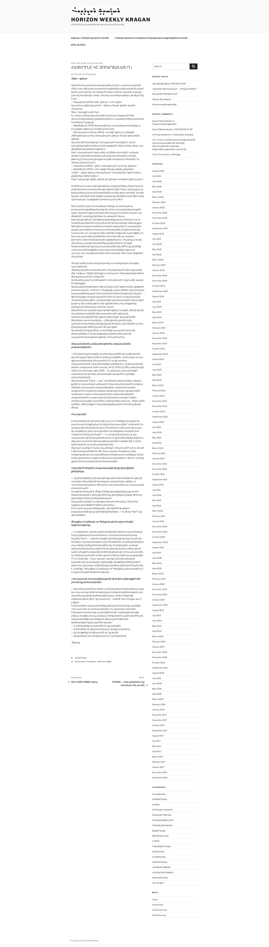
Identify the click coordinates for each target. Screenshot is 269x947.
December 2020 (159, 526)
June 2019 (157, 620)
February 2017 (158, 762)
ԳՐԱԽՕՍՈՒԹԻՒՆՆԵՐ (163, 820)
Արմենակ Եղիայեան (86, 662)
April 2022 (157, 443)
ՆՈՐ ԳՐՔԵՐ (158, 883)
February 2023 (158, 390)
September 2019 (160, 605)
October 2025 (158, 223)
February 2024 (158, 328)
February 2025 (158, 265)
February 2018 (158, 704)
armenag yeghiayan (161, 134)
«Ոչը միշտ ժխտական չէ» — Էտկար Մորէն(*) (174, 89)
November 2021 (159, 469)
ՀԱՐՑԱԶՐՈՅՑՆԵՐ (161, 867)
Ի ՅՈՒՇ (156, 841)
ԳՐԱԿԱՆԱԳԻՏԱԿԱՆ (162, 825)
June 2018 (157, 683)
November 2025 (159, 218)
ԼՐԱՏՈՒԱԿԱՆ (159, 857)
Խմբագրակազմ (95, 63)
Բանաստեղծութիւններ (164, 104)
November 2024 (159, 280)
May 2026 (157, 186)
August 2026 (158, 171)
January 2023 (158, 396)
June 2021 (157, 495)
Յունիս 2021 (105, 662)
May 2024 (157, 312)
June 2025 (157, 244)
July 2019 (156, 615)
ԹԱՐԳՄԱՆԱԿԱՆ (160, 836)
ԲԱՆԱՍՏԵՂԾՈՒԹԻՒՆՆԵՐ (165, 94)
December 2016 (159, 772)
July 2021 (156, 490)
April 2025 (157, 254)
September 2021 (159, 479)
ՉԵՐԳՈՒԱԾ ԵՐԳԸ (184, 129)
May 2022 (156, 437)
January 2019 (158, 647)
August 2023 (158, 359)
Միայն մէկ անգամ (161, 99)
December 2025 (159, 213)
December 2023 (159, 338)
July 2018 (156, 678)
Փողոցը (176, 154)
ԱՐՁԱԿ (156, 804)
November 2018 (159, 657)
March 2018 (157, 699)
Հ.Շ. (154, 139)
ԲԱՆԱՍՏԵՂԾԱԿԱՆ (161, 815)
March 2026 (158, 197)
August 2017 (158, 736)
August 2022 (158, 422)
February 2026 (158, 202)
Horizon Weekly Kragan (110, 20)
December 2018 (159, 652)
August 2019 (158, 610)
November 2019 (159, 594)
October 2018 (158, 662)
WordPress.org (159, 915)
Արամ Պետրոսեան (162, 121)
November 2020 (159, 532)
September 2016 (160, 777)
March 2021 (157, 511)
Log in (155, 899)
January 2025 (158, 270)
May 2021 (156, 500)
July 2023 (156, 364)
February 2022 (158, 453)
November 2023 (159, 343)
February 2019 (158, 641)
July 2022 (156, 427)
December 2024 (159, 275)
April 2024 (157, 317)
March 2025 (158, 260)
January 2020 (158, 584)
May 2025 (157, 249)
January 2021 (158, 521)
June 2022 (157, 432)
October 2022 (158, 411)
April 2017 (156, 751)
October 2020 (158, 537)
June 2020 (157, 558)
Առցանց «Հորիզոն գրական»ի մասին (90, 38)
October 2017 (158, 725)
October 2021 (158, 474)
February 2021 (158, 516)
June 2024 (157, 307)
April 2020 (157, 568)
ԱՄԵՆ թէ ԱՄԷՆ (78, 45)
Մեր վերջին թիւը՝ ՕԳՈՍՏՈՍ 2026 (169, 83)
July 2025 (156, 239)
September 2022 (160, 416)
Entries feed (157, 904)
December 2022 (159, 401)
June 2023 (157, 369)
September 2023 (160, 354)
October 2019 (158, 600)
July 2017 (156, 741)
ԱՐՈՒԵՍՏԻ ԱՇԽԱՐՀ (162, 810)
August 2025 (158, 233)
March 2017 (157, 757)
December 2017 (159, 715)
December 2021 (159, 464)
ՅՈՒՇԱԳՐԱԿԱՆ (160, 877)
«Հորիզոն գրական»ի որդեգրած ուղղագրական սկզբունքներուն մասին (151, 38)
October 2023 (158, 348)
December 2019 (159, 589)
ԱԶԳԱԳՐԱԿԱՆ (159, 799)
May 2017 (156, 746)
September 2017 (159, 730)
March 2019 (157, 636)
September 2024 (160, 291)
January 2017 (158, 767)
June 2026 (157, 181)
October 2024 (158, 286)
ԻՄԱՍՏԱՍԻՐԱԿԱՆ (161, 846)
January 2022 (158, 458)
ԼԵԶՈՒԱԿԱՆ (81, 658)
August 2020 (158, 547)
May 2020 (157, 563)
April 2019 (157, 631)
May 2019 (156, 626)
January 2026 (158, 207)
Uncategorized (158, 794)
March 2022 (157, 448)
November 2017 (159, 720)
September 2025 (160, 228)
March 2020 (158, 573)
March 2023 (158, 385)
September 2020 (160, 542)
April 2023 (157, 380)
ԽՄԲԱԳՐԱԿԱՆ (159, 862)
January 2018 (158, 709)
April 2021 (156, 505)
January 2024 (158, 333)
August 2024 (158, 296)
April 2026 (157, 192)
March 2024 (158, 322)
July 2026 (156, 176)
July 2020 (156, 552)
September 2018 (160, 668)
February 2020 (159, 579)
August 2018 (158, 673)
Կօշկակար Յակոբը (183, 134)
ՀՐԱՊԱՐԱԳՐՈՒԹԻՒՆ (163, 872)
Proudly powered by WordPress (84, 940)
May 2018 (156, 689)
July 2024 (156, 301)
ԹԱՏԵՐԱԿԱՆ (159, 830)
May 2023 (157, 375)
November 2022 (159, 406)
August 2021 (158, 484)
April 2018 (157, 694)
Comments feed (159, 910)
